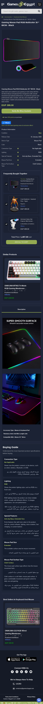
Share (7, 123)
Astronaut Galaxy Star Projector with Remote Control (27, 220)
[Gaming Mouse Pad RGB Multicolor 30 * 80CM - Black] (14, 184)
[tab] (21, 309)
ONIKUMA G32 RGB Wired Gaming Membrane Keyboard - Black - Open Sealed (16, 633)
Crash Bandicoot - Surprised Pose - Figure (28, 200)
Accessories (8, 17)
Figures (23, 204)
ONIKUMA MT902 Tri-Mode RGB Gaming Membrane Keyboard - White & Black (15, 288)
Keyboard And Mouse (20, 17)
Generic (23, 206)
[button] (5, 278)
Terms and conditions (11, 696)
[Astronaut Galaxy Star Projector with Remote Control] (14, 224)
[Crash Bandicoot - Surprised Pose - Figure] (14, 204)
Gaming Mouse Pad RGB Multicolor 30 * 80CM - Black (27, 180)
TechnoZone (24, 186)
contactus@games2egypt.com (25, 688)
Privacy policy (31, 696)
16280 (18, 684)
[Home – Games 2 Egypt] (2, 17)
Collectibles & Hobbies (27, 224)
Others (22, 226)
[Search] (39, 11)
